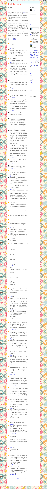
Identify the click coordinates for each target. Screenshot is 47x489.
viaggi (31, 65)
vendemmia (32, 64)
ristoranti (34, 63)
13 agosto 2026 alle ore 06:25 (13, 474)
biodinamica (31, 52)
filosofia (31, 57)
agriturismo (31, 51)
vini (31, 66)
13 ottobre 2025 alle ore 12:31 (13, 396)
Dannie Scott (11, 310)
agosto (31, 79)
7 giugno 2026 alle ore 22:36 (12, 464)
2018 (30, 76)
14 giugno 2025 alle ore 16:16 (13, 348)
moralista (37, 59)
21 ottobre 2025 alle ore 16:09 (13, 407)
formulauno (34, 57)
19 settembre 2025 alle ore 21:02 (13, 374)
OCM (33, 61)
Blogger (29, 484)
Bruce (37, 52)
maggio (32, 82)
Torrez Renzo (11, 424)
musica (37, 60)
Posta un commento (11, 475)
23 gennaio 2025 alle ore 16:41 (13, 329)
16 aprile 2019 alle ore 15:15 (12, 265)
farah (10, 420)
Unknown (11, 42)
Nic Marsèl (11, 93)
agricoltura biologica (33, 50)
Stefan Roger (11, 447)
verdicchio (37, 64)
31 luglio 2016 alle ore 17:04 (12, 128)
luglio (31, 80)
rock (36, 63)
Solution (11, 296)
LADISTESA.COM (31, 23)
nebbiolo (32, 61)
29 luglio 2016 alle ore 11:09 (12, 88)
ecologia (37, 55)
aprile (31, 83)
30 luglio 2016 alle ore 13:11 (12, 110)
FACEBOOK (31, 24)
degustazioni (32, 55)
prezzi (34, 62)
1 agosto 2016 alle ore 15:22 (12, 163)
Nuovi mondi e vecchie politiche (33, 37)
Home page (18, 478)
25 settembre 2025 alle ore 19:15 (13, 385)
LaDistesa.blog (14, 4)
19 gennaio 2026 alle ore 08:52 (13, 433)
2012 (30, 88)
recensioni (31, 63)
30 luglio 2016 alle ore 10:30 (12, 97)
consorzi (11, 39)
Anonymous (11, 355)
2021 (30, 73)
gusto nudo (11, 218)
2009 (30, 91)
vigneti (38, 65)
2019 (30, 75)
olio (35, 61)
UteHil (24, 484)
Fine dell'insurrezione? (33, 81)
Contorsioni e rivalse (34, 44)
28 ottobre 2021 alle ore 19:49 (13, 309)
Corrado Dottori (11, 117)
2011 (30, 89)
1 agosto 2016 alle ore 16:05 (12, 168)
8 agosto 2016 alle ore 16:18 (12, 241)
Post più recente (10, 478)
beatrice (10, 48)
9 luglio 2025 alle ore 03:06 (12, 364)
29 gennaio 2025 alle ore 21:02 (13, 338)
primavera (37, 62)
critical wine (13, 39)
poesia (37, 61)
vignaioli (15, 39)
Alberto (10, 233)
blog (34, 52)
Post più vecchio (26, 478)
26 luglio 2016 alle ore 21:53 (12, 56)
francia (37, 57)
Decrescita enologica (32, 34)
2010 (30, 90)
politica (31, 62)
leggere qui (24, 12)
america (35, 51)
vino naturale (36, 66)
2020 (30, 74)
